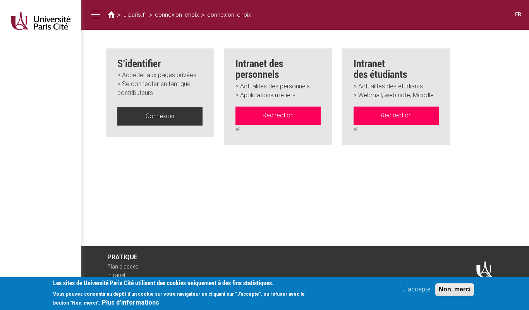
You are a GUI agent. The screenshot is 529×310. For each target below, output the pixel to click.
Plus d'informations (130, 302)
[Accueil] (41, 21)
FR (518, 14)
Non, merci (455, 289)
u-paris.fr (135, 14)
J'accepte (417, 289)
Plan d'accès (123, 267)
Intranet (116, 275)
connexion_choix (177, 14)
